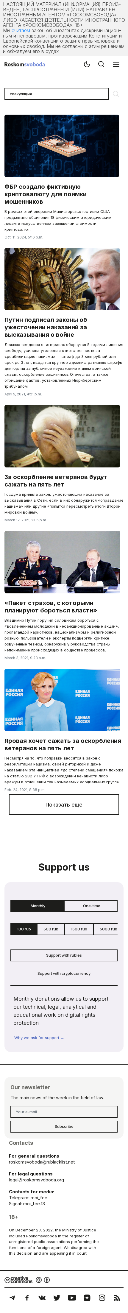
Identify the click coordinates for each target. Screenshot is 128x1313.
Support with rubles (64, 955)
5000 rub (108, 929)
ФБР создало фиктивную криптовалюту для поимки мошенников (45, 194)
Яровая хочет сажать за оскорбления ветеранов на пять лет (62, 744)
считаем (21, 30)
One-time (91, 905)
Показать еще (64, 804)
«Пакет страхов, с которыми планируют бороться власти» (50, 606)
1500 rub (79, 929)
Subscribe (64, 1126)
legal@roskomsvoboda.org (36, 1180)
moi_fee (39, 1197)
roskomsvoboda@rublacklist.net (42, 1162)
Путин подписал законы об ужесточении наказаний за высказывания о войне (45, 327)
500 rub (50, 929)
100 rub (24, 929)
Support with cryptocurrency (64, 973)
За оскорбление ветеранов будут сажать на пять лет (55, 480)
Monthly (38, 905)
